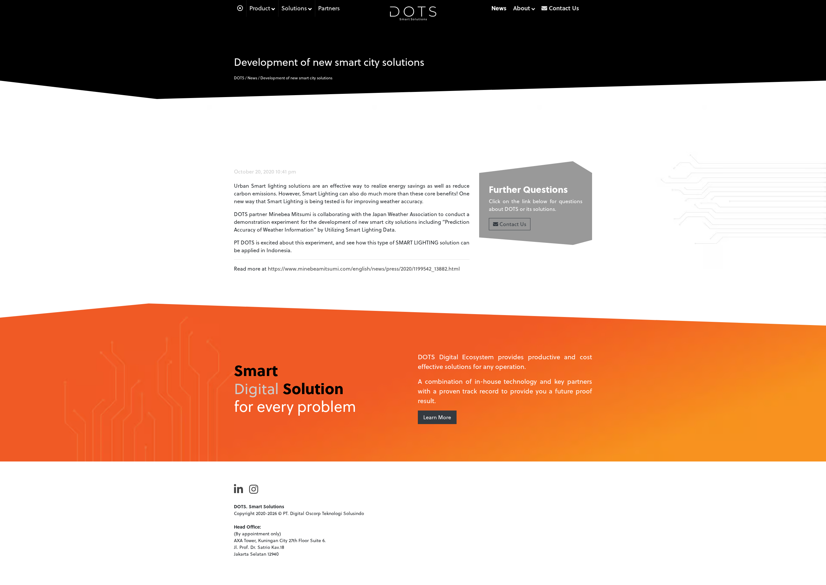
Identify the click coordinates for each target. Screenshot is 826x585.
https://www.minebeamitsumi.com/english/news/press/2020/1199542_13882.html (364, 268)
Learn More (437, 417)
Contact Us (512, 224)
